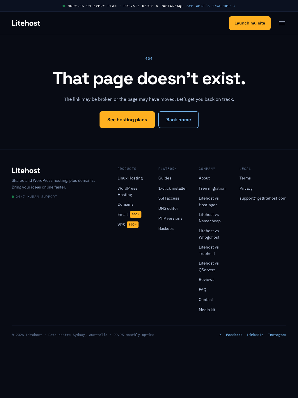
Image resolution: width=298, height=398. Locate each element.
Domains (126, 204)
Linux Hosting (130, 178)
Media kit (207, 309)
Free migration (212, 188)
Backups (166, 228)
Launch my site (250, 23)
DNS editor (168, 208)
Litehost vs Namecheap (210, 217)
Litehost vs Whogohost (209, 234)
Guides (164, 178)
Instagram (277, 334)
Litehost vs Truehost (209, 250)
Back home (178, 120)
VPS (127, 224)
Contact (206, 299)
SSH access (168, 198)
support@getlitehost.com (263, 198)
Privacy (246, 188)
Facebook (234, 334)
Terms (245, 178)
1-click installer (172, 188)
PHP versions (170, 218)
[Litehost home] (26, 23)
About (204, 178)
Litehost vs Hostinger (209, 201)
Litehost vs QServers (209, 266)
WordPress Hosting (127, 191)
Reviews (206, 279)
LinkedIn (255, 334)
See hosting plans (127, 120)
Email (128, 214)
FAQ (202, 289)
